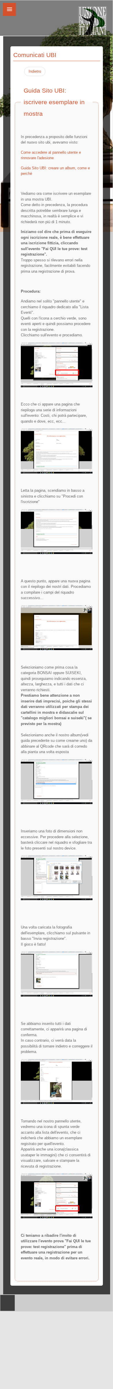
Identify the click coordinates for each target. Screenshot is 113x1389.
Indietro (35, 71)
